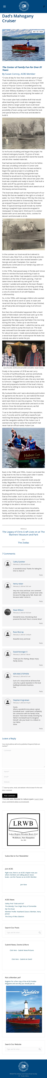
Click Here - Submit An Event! (22, 959)
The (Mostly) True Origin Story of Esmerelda (20, 906)
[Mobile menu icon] (4, 6)
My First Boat (10, 909)
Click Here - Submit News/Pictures (22, 950)
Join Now (23, 885)
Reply (41, 575)
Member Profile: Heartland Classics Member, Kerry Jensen (23, 913)
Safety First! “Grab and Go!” (14, 903)
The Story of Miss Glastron (14, 916)
